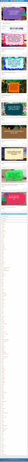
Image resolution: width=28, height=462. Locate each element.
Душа (2, 286)
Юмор (2, 453)
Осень (2, 355)
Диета (2, 280)
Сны (2, 407)
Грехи (2, 260)
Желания (2, 289)
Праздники (3, 376)
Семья (2, 402)
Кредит (2, 312)
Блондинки (3, 236)
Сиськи (2, 404)
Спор (2, 418)
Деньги (2, 272)
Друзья (2, 283)
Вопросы (2, 253)
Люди (2, 319)
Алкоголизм (3, 224)
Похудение (3, 374)
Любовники (3, 316)
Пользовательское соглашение (16, 460)
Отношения (3, 358)
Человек (2, 444)
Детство (2, 279)
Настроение (3, 336)
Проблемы (3, 381)
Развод (2, 389)
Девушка (2, 263)
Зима (2, 302)
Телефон (2, 431)
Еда (2, 287)
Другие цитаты (3, 454)
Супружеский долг (4, 425)
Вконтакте (3, 246)
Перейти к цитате (24, 53)
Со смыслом (3, 408)
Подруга (2, 368)
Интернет (2, 306)
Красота (2, 310)
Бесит (2, 233)
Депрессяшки (3, 274)
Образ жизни (3, 346)
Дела (2, 266)
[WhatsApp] (18, 28)
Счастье (2, 427)
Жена (2, 290)
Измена (2, 305)
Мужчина (2, 332)
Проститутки (3, 382)
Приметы (2, 379)
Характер (2, 438)
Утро (2, 435)
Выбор (2, 256)
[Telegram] (14, 28)
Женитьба (3, 292)
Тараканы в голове (4, 428)
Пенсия (2, 362)
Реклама (2, 391)
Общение (2, 348)
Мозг (2, 325)
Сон (2, 414)
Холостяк (2, 440)
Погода (2, 365)
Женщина (2, 296)
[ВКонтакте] (11, 28)
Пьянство (2, 384)
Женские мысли (3, 295)
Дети (2, 277)
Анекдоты (2, 227)
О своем (2, 343)
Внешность (3, 247)
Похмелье (2, 372)
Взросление (3, 244)
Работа (2, 388)
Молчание (3, 326)
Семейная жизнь (4, 401)
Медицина (3, 320)
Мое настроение (3, 323)
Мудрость (2, 328)
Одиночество (3, 351)
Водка (2, 250)
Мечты (2, 322)
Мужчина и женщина (4, 333)
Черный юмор (3, 445)
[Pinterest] (22, 28)
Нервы (2, 338)
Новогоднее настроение (5, 339)
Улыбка (2, 434)
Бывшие (2, 241)
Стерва (2, 424)
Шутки (2, 450)
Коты (2, 309)
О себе (2, 345)
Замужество (3, 299)
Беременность (3, 231)
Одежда (2, 349)
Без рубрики (3, 230)
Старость (2, 421)
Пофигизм (3, 371)
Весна (2, 243)
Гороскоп (2, 257)
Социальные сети (4, 417)
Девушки (2, 264)
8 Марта (2, 223)
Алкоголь (2, 226)
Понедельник (3, 369)
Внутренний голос (4, 249)
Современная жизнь (4, 412)
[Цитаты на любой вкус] (5, 1)
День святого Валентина (5, 270)
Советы (2, 411)
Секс (2, 399)
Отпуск (2, 359)
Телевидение (3, 430)
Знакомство (3, 303)
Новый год (3, 342)
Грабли (2, 259)
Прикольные (3, 378)
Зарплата (2, 300)
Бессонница (3, 234)
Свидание (3, 398)
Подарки (2, 366)
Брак (2, 240)
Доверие (2, 282)
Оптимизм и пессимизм (5, 353)
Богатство (3, 237)
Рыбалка (2, 395)
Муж (2, 329)
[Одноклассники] (13, 28)
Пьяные (2, 385)
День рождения (3, 269)
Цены (2, 441)
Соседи (2, 415)
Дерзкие (2, 276)
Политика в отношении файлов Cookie (7, 460)
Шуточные (3, 451)
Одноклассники (3, 352)
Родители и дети (3, 392)
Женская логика (3, 293)
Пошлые (2, 375)
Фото (2, 437)
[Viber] (16, 28)
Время (2, 254)
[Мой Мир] (20, 28)
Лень (2, 313)
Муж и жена (3, 330)
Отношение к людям (4, 356)
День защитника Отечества (5, 267)
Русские (2, 394)
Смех (2, 405)
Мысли (2, 335)
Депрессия (3, 273)
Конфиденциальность (22, 460)
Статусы (2, 422)
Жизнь (2, 297)
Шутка (2, 448)
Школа (2, 447)
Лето (2, 315)
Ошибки (2, 361)
